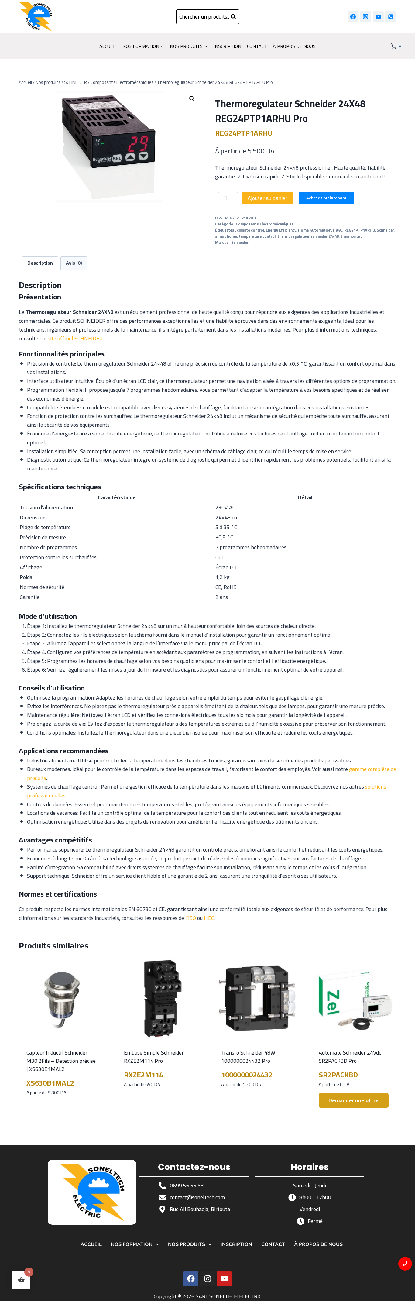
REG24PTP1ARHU (359, 230)
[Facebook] (353, 16)
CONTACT (257, 46)
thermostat (351, 236)
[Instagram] (365, 16)
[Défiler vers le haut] (405, 1291)
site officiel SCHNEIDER (75, 338)
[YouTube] (378, 16)
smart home (226, 236)
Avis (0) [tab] (74, 262)
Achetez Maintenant (326, 198)
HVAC (337, 230)
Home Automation (314, 230)
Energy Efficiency (281, 230)
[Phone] (390, 16)
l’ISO (190, 918)
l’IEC (209, 918)
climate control (250, 230)
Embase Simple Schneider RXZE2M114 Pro (154, 1057)
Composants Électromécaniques (264, 224)
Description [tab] (40, 262)
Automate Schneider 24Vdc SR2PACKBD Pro (350, 1057)
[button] (192, 98)
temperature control (257, 236)
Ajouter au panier (267, 198)
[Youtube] (224, 1278)
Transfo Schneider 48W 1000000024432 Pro (248, 1057)
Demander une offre (353, 1100)
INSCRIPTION (227, 46)
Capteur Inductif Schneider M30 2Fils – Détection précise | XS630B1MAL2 (61, 1061)
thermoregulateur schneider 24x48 (308, 236)
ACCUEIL (108, 46)
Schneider (385, 230)
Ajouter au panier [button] (61, 1112)
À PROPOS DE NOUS (294, 46)
